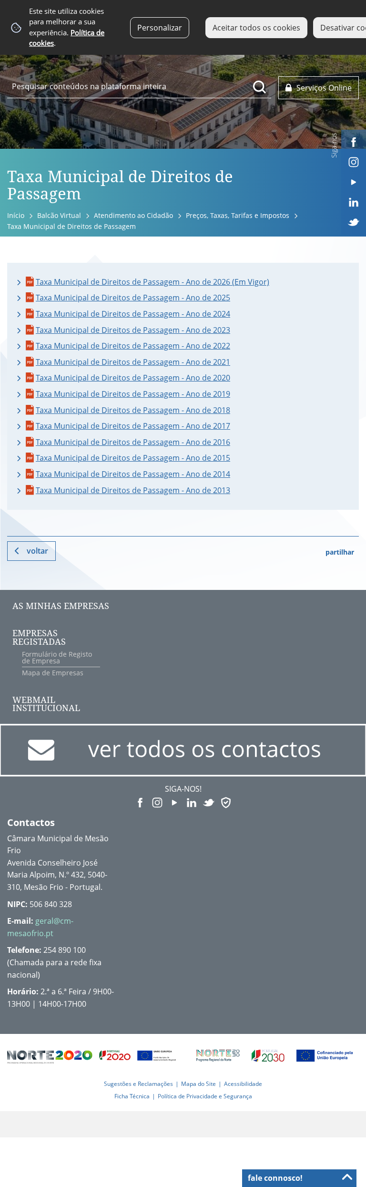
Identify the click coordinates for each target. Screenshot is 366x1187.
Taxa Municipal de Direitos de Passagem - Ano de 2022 (133, 346)
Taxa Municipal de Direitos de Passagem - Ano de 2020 (133, 377)
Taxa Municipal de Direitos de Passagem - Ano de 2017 (133, 426)
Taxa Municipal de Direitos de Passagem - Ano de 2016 (133, 442)
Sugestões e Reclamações (138, 1084)
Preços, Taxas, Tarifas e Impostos (237, 215)
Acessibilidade (243, 1084)
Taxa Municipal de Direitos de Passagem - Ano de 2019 (133, 394)
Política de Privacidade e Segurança (205, 1096)
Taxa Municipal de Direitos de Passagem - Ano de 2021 (133, 362)
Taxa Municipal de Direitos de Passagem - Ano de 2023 (133, 330)
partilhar (339, 552)
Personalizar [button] (159, 27)
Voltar (37, 551)
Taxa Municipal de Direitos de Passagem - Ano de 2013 (133, 490)
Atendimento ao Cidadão (133, 215)
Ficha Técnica (132, 1096)
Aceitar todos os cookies (256, 27)
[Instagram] (353, 161)
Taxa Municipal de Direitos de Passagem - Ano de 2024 (133, 314)
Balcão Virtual (59, 215)
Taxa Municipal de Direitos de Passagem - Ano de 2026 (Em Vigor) (152, 282)
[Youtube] (353, 181)
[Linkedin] (353, 201)
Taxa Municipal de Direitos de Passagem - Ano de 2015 (133, 458)
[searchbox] (139, 86)
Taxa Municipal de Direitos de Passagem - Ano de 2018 (133, 410)
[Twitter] (353, 221)
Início (15, 215)
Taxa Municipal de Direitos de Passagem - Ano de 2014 (133, 474)
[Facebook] (353, 141)
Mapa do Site (198, 1084)
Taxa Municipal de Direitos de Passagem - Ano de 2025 (133, 297)
